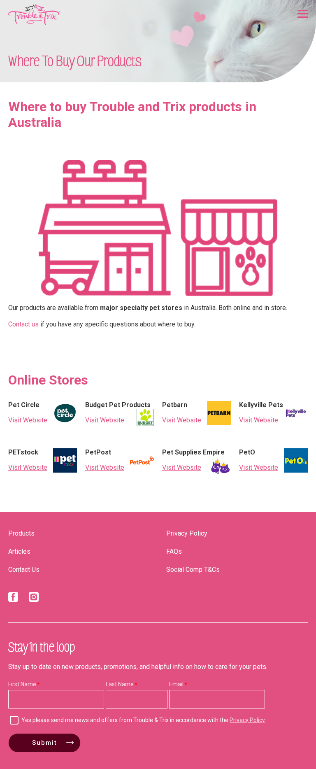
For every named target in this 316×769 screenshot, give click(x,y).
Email (176, 684)
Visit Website (27, 420)
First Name (22, 684)
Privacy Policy (186, 533)
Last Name (120, 684)
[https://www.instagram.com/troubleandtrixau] (34, 598)
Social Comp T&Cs (193, 569)
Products (21, 533)
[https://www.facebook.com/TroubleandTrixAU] (13, 598)
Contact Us (24, 569)
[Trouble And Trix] (34, 14)
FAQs (174, 551)
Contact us (23, 324)
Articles (19, 551)
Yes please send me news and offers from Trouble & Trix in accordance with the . (143, 720)
